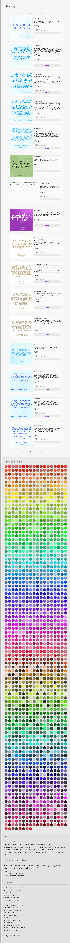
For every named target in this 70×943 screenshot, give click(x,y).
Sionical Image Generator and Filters (13, 875)
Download (47, 33)
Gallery (11, 2)
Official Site (19, 912)
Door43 (14, 932)
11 (49, 13)
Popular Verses (26, 2)
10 (46, 13)
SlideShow (36, 2)
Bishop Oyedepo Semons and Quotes (13, 873)
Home (5, 2)
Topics (17, 2)
